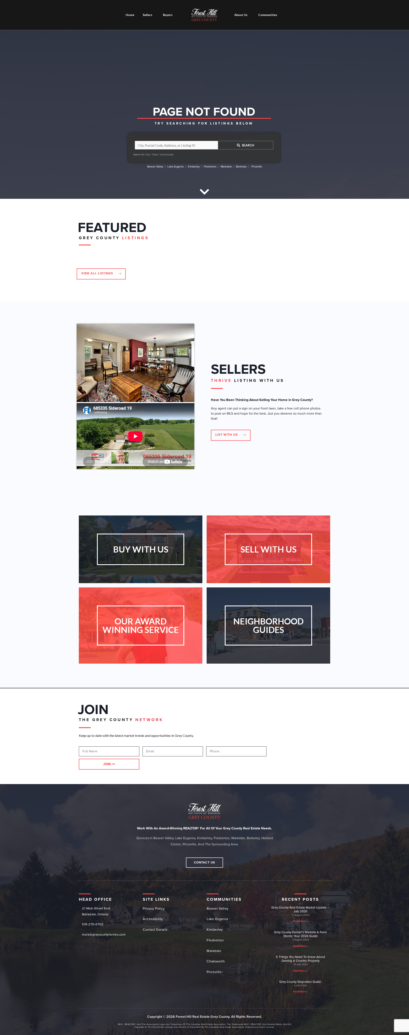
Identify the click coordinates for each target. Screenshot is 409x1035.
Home (130, 15)
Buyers (168, 15)
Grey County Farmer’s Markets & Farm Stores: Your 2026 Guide (300, 934)
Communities (267, 15)
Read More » (300, 921)
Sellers (147, 15)
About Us (241, 15)
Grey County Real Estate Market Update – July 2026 (300, 909)
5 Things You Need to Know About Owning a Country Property (300, 959)
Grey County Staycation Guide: (300, 982)
